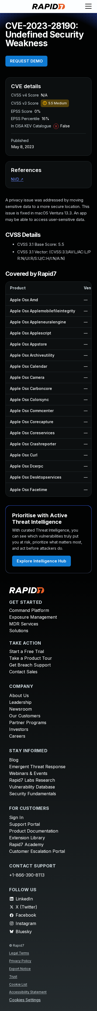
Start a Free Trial (26, 651)
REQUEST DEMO (26, 61)
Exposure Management (33, 617)
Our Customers (24, 715)
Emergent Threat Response (37, 766)
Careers (17, 736)
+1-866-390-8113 (26, 875)
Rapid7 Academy (26, 844)
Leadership (20, 702)
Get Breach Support (30, 665)
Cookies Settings (25, 1000)
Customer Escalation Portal (37, 851)
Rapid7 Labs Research (32, 780)
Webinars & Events (28, 773)
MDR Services (23, 624)
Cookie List (18, 984)
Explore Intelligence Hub (41, 560)
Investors (18, 729)
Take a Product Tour (30, 658)
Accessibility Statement (28, 992)
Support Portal (24, 824)
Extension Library (27, 837)
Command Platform (29, 610)
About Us (19, 695)
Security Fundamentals (32, 793)
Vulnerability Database (32, 787)
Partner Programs (27, 722)
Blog (13, 760)
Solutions (18, 630)
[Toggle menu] (88, 6)
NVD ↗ (17, 179)
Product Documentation (33, 831)
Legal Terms (19, 953)
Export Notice (20, 969)
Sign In (16, 817)
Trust (13, 976)
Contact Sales (23, 671)
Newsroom (20, 709)
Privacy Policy (20, 961)
